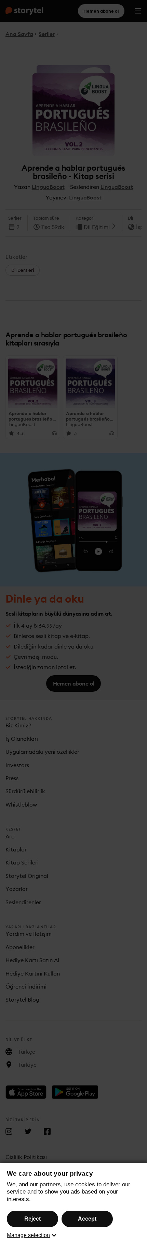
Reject (32, 1219)
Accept (87, 1219)
